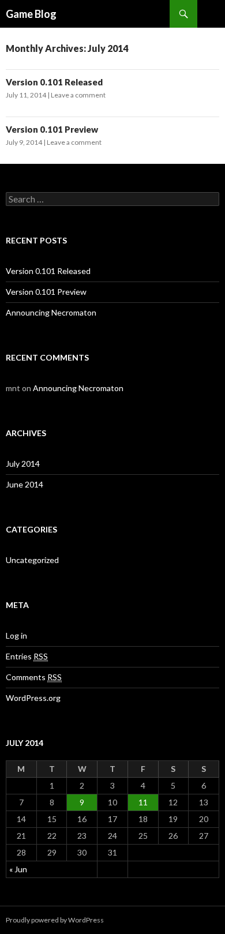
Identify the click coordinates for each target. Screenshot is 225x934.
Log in (16, 635)
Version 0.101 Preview (52, 129)
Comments (34, 677)
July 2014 (23, 463)
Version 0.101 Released (54, 82)
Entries (27, 656)
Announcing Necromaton (51, 312)
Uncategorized (32, 560)
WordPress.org (33, 698)
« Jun (18, 869)
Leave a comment (78, 95)
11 (143, 802)
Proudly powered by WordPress (55, 920)
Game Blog (31, 13)
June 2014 (24, 484)
